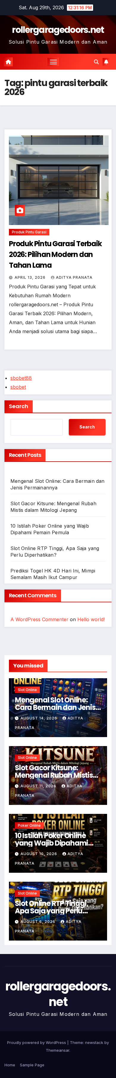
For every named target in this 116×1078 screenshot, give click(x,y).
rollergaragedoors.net (58, 29)
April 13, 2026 (31, 277)
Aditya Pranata (74, 277)
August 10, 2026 (39, 854)
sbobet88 (21, 378)
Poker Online (29, 825)
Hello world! (91, 619)
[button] (96, 62)
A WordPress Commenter (39, 619)
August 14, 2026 (39, 718)
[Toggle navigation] (53, 62)
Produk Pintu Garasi (29, 232)
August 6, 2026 (39, 921)
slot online (27, 689)
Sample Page (32, 1064)
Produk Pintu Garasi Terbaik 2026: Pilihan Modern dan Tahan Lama (55, 254)
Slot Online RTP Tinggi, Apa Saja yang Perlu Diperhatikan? (51, 910)
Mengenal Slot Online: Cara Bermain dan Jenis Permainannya (55, 707)
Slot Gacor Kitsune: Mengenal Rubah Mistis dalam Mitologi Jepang (54, 775)
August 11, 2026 (39, 786)
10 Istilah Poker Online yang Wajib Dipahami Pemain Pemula (51, 843)
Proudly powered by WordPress (37, 1042)
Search (18, 406)
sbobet (18, 387)
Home (9, 1064)
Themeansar (57, 1050)
